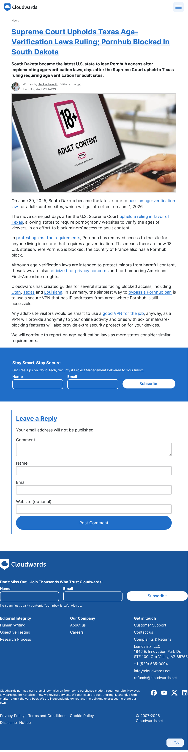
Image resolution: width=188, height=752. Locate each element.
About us (78, 625)
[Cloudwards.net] (20, 7)
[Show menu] (178, 7)
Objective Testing (15, 632)
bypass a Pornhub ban (150, 292)
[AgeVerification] (93, 191)
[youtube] (164, 693)
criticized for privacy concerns (79, 270)
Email (72, 377)
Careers (77, 632)
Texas (29, 292)
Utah (16, 292)
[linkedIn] (185, 693)
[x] (174, 693)
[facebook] (154, 693)
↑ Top (175, 742)
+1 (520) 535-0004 (151, 663)
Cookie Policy (82, 715)
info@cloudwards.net (152, 671)
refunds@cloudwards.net (155, 677)
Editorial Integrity (15, 618)
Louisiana (53, 292)
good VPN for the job (123, 313)
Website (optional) (34, 501)
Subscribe (148, 383)
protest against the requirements (48, 237)
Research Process (15, 639)
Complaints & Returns (152, 639)
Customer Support (150, 625)
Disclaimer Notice (15, 722)
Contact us (143, 632)
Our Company (82, 618)
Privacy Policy (12, 715)
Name (17, 377)
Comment (25, 439)
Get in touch (145, 618)
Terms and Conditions (47, 715)
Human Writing (12, 625)
